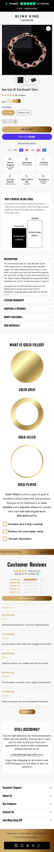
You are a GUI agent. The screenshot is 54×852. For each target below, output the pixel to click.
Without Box (24, 113)
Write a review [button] (27, 598)
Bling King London (29, 837)
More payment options (27, 143)
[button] (22, 845)
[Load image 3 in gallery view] (33, 80)
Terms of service (39, 833)
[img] (8, 615)
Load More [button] (27, 711)
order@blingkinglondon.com (27, 754)
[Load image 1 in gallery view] (20, 80)
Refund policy (12, 833)
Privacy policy (25, 833)
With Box (9, 113)
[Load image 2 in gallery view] (27, 80)
